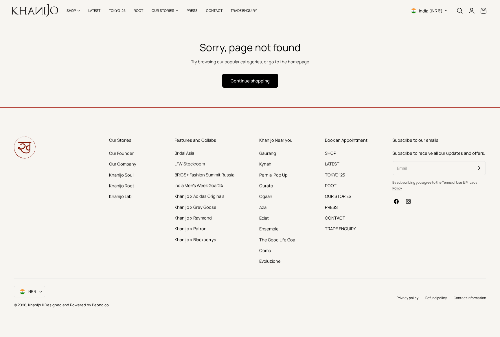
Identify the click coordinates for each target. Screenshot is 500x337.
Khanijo (35, 304)
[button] (460, 10)
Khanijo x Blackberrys (195, 239)
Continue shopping (250, 81)
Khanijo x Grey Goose (195, 207)
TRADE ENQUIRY (340, 228)
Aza (262, 207)
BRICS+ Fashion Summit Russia (204, 174)
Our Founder (121, 153)
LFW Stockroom (189, 164)
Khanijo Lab (120, 196)
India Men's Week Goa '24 (198, 185)
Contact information (470, 297)
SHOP (330, 153)
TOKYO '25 (335, 174)
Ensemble (269, 228)
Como (265, 250)
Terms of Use (452, 182)
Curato (266, 185)
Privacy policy (407, 297)
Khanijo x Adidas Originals (199, 196)
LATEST (332, 164)
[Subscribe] (479, 168)
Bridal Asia (184, 153)
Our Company (122, 164)
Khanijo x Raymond (193, 218)
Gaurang (267, 153)
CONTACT (335, 218)
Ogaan (265, 196)
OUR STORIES (338, 196)
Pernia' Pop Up (273, 174)
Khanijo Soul (121, 174)
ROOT (331, 185)
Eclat (264, 218)
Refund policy (436, 297)
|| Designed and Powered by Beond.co (75, 304)
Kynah (265, 164)
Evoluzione (270, 261)
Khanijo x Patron (190, 228)
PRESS (331, 207)
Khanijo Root (121, 185)
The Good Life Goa (277, 239)
